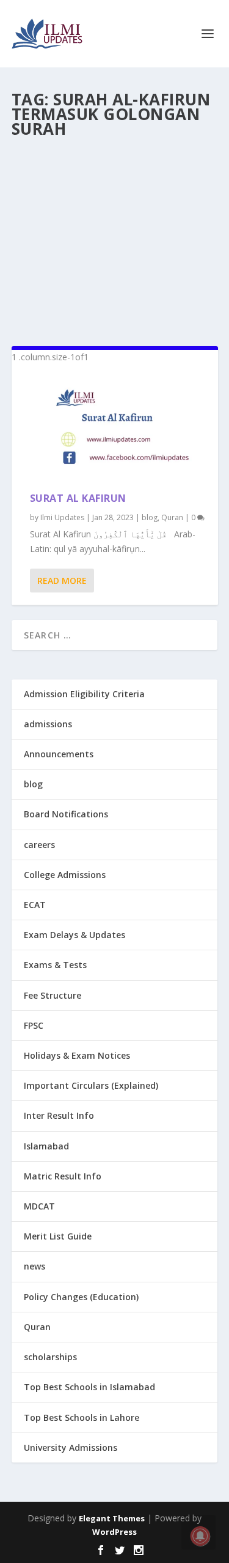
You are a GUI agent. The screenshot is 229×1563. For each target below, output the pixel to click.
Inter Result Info (59, 1115)
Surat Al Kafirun (78, 498)
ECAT (35, 904)
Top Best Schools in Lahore (81, 1417)
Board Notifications (66, 814)
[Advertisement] (115, 237)
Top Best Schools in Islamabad (89, 1387)
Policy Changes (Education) (81, 1297)
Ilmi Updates (62, 517)
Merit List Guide (58, 1236)
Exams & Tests (55, 965)
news (34, 1266)
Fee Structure (52, 995)
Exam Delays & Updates (74, 934)
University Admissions (70, 1447)
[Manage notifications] (200, 1536)
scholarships (50, 1357)
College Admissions (65, 874)
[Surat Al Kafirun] (115, 428)
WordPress (114, 1531)
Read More (62, 580)
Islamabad (46, 1146)
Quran (172, 517)
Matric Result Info (62, 1176)
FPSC (33, 1025)
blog (150, 517)
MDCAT (39, 1206)
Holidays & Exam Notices (77, 1055)
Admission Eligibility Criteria (84, 694)
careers (39, 844)
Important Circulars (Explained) (91, 1085)
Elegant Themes (112, 1518)
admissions (48, 724)
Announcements (58, 754)
